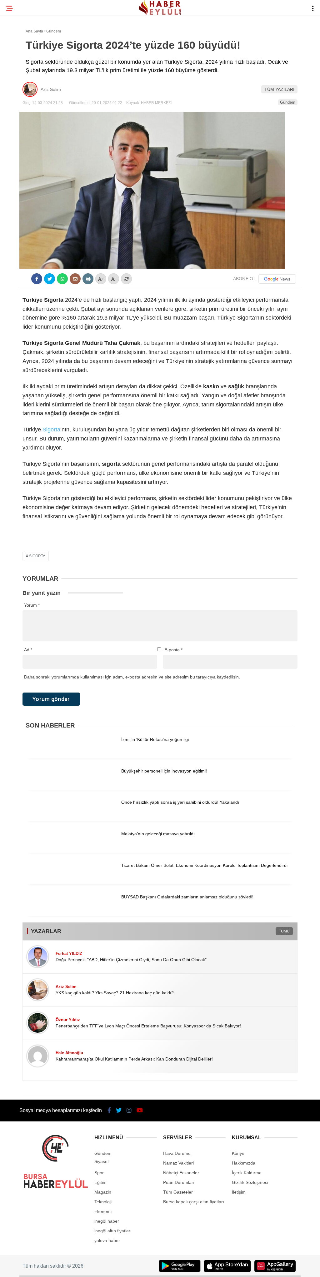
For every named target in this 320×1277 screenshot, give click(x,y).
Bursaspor (22, 64)
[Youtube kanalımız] (178, 1267)
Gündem (18, 76)
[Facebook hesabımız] (45, 1267)
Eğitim (16, 89)
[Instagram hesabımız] (134, 1267)
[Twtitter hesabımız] (90, 1267)
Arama (261, 30)
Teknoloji (20, 102)
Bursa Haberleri (28, 51)
